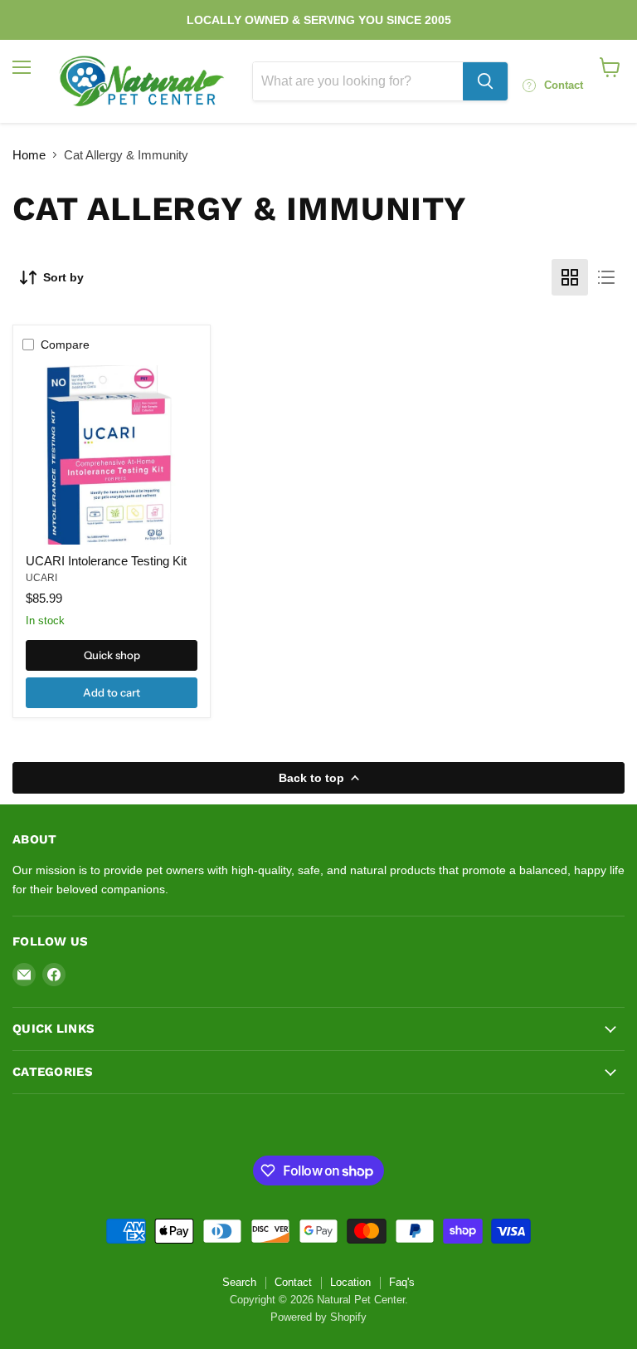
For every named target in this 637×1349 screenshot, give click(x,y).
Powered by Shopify (318, 1317)
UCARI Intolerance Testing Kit (106, 561)
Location (350, 1282)
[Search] (485, 81)
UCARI (41, 578)
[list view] (606, 277)
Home (29, 155)
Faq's (402, 1282)
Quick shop (112, 655)
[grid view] (570, 277)
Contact (293, 1282)
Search (239, 1282)
